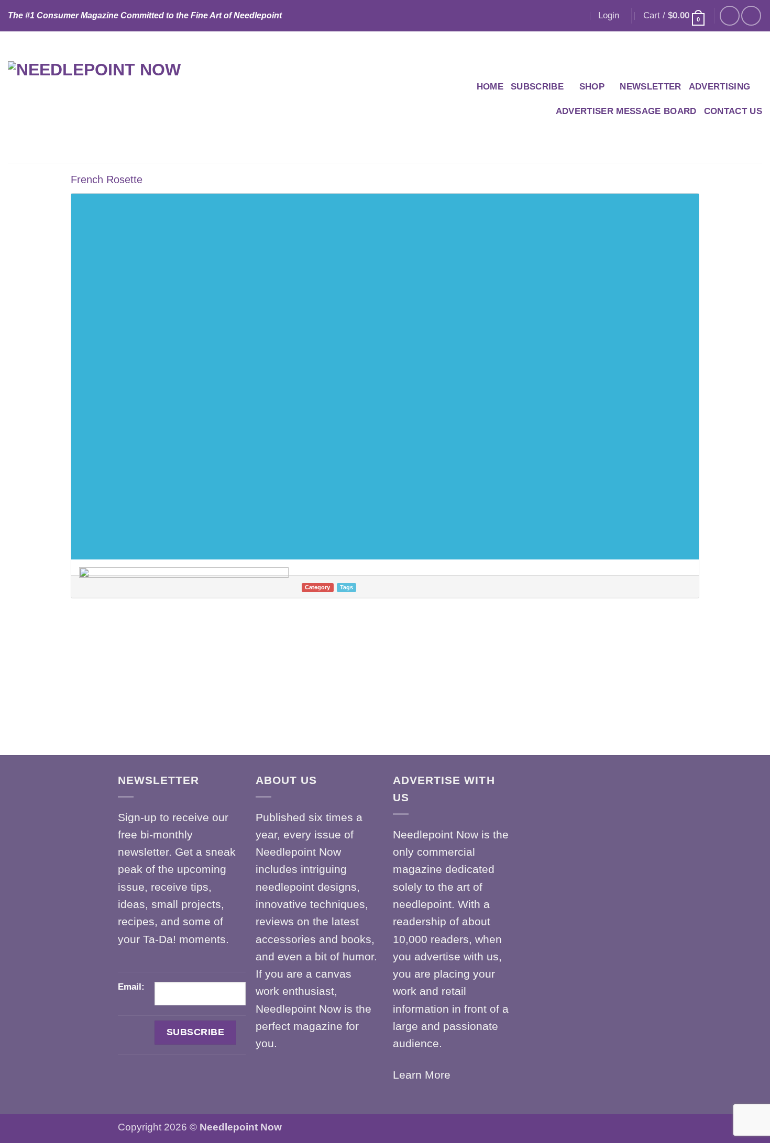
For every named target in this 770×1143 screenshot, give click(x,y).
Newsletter (650, 87)
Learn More (421, 1075)
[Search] (578, 16)
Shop (591, 87)
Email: (131, 987)
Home (490, 87)
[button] (608, 15)
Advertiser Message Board (626, 111)
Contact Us (733, 111)
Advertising (720, 87)
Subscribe (537, 87)
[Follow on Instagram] (751, 16)
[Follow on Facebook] (730, 16)
